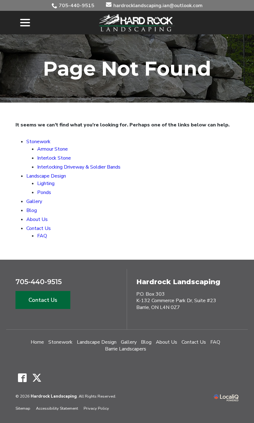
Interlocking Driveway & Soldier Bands (78, 167)
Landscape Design (46, 176)
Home (37, 342)
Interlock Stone (54, 158)
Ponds (44, 192)
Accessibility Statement (57, 408)
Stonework (38, 141)
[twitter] (36, 378)
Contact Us (38, 228)
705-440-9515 (76, 5)
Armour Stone (52, 149)
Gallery (34, 201)
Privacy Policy (96, 408)
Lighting (46, 183)
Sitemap (22, 408)
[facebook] (22, 378)
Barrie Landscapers (125, 349)
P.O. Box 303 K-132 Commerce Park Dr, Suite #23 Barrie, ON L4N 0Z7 (176, 301)
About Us (37, 219)
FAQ (42, 235)
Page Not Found (127, 68)
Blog (31, 210)
